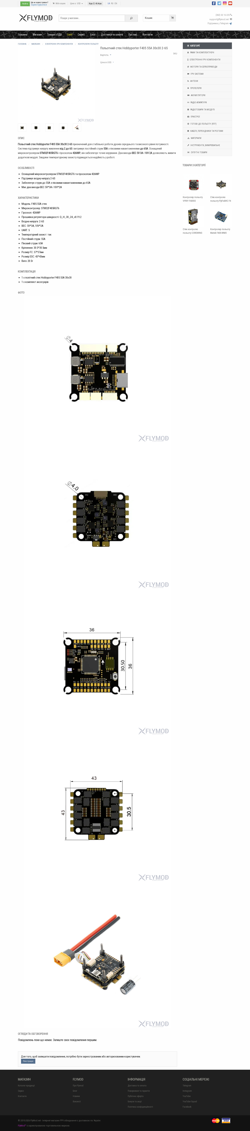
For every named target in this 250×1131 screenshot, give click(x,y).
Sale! (69, 34)
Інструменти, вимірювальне (205, 145)
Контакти (148, 34)
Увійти (25, 4)
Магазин (37, 34)
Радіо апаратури (198, 102)
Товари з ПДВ (54, 34)
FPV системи (197, 74)
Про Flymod (78, 1085)
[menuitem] (23, 35)
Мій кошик (60, 3)
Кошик (148, 18)
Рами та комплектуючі (202, 52)
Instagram (187, 1091)
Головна (22, 34)
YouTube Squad (190, 1101)
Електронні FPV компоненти (204, 59)
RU (112, 3)
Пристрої (195, 116)
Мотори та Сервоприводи (203, 67)
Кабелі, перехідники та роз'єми (206, 131)
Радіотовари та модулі (202, 109)
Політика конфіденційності (140, 1107)
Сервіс (81, 34)
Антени (194, 81)
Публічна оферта (135, 1096)
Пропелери (196, 88)
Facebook (187, 1107)
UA (109, 3)
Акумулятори (197, 95)
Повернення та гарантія (139, 1091)
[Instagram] (225, 3)
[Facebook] (214, 3)
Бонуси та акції (135, 1101)
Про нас (132, 34)
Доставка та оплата (112, 34)
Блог (93, 34)
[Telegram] (219, 3)
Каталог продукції (26, 1085)
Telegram (187, 1085)
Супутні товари (198, 152)
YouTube (187, 1096)
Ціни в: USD (75, 3)
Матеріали (195, 138)
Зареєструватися (39, 5)
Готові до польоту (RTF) (203, 124)
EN (116, 3)
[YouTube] (230, 3)
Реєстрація (28, 1061)
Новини (76, 1096)
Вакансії (77, 1101)
